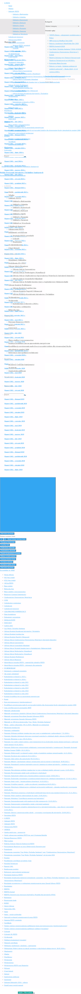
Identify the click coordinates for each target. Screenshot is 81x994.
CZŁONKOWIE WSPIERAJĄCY (15, 611)
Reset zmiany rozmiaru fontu (16, 539)
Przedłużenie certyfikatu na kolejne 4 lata (17, 861)
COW (6, 600)
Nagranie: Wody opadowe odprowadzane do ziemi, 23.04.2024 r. (25, 795)
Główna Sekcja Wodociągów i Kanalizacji (18, 651)
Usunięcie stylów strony (8, 564)
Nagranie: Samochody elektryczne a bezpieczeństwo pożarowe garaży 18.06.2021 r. (32, 776)
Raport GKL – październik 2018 (16, 456)
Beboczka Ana (9, 589)
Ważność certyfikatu (11, 943)
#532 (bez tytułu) (10, 580)
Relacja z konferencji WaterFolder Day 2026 (64, 43)
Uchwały (7, 931)
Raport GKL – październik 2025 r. (16, 86)
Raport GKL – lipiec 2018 (13, 469)
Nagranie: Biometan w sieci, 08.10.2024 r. (18, 739)
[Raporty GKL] (22, 33)
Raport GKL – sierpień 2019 (14, 412)
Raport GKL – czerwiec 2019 (15, 421)
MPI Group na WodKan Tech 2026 (60, 41)
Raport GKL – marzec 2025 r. (15, 117)
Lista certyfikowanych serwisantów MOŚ (17, 708)
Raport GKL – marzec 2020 (14, 381)
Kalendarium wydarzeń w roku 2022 (16, 685)
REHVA (6, 889)
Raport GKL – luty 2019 (13, 439)
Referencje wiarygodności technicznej (16, 872)
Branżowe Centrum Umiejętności (15, 594)
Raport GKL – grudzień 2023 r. (15, 183)
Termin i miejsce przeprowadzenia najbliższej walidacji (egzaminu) (26, 929)
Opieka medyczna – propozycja (14, 832)
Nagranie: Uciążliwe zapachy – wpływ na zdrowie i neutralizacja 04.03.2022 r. (30, 784)
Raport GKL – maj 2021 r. (14, 320)
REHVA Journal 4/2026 (57, 46)
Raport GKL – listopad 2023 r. (15, 188)
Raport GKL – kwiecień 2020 (15, 377)
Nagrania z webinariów (12, 730)
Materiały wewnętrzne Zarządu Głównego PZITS (20, 719)
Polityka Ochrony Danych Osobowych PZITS (19, 844)
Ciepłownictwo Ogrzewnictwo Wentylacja (18, 597)
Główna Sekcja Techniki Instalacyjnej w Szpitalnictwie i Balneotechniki (27, 648)
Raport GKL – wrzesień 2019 (15, 408)
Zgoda (20, 992)
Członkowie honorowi (11, 609)
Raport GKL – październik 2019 (16, 403)
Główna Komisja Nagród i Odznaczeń (16, 637)
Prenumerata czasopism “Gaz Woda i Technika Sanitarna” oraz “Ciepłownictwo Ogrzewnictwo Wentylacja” (39, 852)
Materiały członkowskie (12, 710)
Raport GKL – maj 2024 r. (14, 161)
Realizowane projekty (11, 869)
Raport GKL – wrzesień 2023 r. (15, 196)
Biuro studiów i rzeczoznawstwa (15, 592)
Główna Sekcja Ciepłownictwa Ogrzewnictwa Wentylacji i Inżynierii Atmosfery (30, 640)
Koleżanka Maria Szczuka (58, 63)
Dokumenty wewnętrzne (12, 617)
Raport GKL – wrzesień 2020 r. (15, 355)
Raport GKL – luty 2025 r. (14, 121)
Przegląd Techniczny (11, 863)
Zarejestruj (7, 979)
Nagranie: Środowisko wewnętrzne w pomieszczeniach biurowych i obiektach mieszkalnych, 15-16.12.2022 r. (40, 778)
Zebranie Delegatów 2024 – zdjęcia (16, 982)
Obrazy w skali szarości (8, 556)
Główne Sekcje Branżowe (12, 659)
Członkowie (8, 606)
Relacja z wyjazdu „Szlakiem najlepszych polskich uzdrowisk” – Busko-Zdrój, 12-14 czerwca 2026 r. (63, 69)
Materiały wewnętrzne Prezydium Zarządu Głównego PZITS (24, 716)
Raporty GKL (8, 866)
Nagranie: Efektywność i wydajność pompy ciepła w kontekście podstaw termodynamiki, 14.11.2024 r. (38, 753)
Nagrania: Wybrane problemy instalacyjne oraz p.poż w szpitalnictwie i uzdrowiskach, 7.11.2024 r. (37, 733)
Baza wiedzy (8, 586)
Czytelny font (5, 545)
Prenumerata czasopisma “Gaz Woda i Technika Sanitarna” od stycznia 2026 (29, 855)
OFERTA (7, 829)
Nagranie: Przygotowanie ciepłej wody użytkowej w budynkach (25, 773)
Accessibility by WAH (7, 570)
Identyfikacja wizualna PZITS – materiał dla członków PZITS (24, 662)
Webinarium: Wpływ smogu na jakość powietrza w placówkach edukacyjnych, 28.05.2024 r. (34, 948)
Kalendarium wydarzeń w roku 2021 (16, 682)
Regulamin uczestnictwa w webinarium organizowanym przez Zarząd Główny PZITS (32, 883)
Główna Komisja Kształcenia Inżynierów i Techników (22, 631)
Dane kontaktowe (10, 614)
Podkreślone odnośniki (8, 547)
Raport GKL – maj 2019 (13, 425)
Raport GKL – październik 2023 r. (16, 192)
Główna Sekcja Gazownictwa (14, 643)
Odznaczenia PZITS (10, 827)
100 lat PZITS (8, 583)
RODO (6, 903)
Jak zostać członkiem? (11, 674)
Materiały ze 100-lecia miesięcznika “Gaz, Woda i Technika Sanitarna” (27, 722)
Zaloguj (6, 974)
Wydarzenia (8, 960)
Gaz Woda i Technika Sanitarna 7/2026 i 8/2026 (65, 49)
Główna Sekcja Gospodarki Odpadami (17, 645)
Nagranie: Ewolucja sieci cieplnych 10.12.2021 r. (20, 756)
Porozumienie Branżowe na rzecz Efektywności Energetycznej (24, 846)
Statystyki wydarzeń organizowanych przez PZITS (20, 917)
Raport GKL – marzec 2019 (14, 434)
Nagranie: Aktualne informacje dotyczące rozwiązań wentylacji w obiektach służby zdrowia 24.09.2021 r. (39, 736)
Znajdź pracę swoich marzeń (13, 985)
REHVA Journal (9, 892)
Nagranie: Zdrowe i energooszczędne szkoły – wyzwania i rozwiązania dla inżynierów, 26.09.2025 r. (37, 812)
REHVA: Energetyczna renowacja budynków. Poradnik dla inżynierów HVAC (30, 895)
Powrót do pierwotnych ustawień (10, 553)
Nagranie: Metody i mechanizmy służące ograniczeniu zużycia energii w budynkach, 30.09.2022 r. (37, 761)
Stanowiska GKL (9, 909)
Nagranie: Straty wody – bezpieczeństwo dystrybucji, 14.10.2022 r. (26, 781)
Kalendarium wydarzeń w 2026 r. (15, 679)
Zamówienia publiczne (11, 977)
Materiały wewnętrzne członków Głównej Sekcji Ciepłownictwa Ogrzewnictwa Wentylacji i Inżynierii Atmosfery (41, 713)
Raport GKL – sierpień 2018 (14, 465)
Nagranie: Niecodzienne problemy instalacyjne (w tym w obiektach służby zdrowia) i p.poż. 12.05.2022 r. (39, 770)
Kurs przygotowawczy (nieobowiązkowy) (18, 702)
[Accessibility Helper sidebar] (28, 504)
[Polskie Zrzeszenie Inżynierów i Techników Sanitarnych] (19, 166)
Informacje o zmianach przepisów (15, 671)
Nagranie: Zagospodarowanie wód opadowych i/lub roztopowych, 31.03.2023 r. (30, 801)
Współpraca (8, 957)
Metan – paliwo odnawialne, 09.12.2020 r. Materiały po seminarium (26, 725)
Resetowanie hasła (10, 900)
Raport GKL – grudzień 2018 (15, 447)
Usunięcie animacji (6, 562)
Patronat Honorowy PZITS (13, 838)
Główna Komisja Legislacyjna (14, 634)
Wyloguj (7, 968)
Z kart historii (8, 971)
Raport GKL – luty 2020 (13, 386)
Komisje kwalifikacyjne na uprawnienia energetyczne (22, 696)
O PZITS (7, 818)
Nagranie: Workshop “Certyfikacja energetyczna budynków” (24, 798)
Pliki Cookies (8, 841)
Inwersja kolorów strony (8, 559)
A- (1, 539)
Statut (6, 912)
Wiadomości (8, 951)
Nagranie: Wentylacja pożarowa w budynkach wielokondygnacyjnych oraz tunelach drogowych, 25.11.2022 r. (40, 793)
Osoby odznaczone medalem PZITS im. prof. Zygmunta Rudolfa (25, 835)
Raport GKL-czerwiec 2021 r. (15, 315)
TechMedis (7, 923)
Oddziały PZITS (9, 821)
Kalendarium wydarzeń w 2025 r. (15, 676)
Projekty (7, 858)
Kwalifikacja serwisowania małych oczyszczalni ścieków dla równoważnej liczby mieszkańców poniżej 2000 (40, 705)
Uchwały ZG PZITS (10, 934)
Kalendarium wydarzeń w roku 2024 (16, 691)
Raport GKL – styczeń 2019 (14, 443)
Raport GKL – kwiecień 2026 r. (15, 60)
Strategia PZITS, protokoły (13, 920)
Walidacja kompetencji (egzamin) (15, 940)
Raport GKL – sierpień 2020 (14, 359)
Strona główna (9, 575)
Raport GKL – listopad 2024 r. (15, 135)
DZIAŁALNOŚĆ (9, 620)
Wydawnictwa (9, 962)
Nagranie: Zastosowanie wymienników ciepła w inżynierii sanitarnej (26, 804)
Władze (6, 954)
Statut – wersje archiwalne (12, 914)
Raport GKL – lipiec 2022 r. (14, 258)
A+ (5, 539)
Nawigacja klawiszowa (7, 542)
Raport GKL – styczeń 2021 (14, 337)
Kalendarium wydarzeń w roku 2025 (16, 693)
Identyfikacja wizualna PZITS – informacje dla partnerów (23, 665)
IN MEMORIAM (9, 668)
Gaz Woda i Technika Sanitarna (14, 628)
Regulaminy (8, 886)
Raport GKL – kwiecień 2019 (15, 430)
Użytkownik (8, 937)
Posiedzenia (8, 849)
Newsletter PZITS (10, 815)
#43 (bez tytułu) (9, 577)
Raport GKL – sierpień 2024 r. (15, 148)
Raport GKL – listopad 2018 (14, 452)
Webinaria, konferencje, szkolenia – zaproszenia (20, 945)
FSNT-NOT (8, 623)
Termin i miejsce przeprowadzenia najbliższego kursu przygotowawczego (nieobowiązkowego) (35, 926)
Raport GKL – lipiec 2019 (13, 417)
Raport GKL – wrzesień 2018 (15, 461)
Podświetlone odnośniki (8, 550)
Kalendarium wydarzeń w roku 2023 (16, 688)
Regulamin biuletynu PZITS (13, 875)
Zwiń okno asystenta (7, 533)
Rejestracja (7, 897)
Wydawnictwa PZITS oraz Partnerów (16, 965)
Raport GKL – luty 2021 (13, 333)
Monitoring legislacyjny (12, 727)
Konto (6, 699)
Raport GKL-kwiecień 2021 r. (15, 324)
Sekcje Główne (9, 906)
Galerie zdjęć (8, 626)
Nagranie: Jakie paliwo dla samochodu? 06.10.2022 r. (22, 759)
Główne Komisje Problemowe (14, 657)
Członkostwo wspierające (12, 603)
